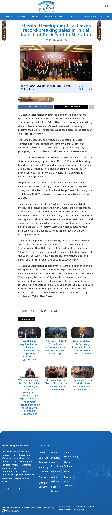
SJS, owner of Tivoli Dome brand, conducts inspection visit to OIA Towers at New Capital (56, 347)
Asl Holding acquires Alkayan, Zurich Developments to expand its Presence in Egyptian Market (29, 350)
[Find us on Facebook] (2, 489)
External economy (43, 485)
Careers (81, 506)
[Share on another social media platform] (91, 107)
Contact (92, 506)
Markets (55, 472)
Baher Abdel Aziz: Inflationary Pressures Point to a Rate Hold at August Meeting (82, 347)
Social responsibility (89, 17)
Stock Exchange (53, 17)
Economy (22, 17)
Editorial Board (64, 510)
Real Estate (30, 89)
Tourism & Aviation (68, 481)
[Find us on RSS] (19, 489)
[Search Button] (106, 6)
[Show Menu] (5, 6)
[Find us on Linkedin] (14, 489)
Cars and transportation (47, 460)
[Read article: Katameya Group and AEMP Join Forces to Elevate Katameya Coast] (82, 372)
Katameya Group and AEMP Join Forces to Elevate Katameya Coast (82, 385)
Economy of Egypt (43, 470)
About (60, 506)
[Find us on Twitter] (8, 489)
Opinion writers (55, 479)
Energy (42, 477)
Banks (35, 17)
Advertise (70, 506)
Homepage (79, 510)
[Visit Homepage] (46, 6)
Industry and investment (57, 462)
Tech (69, 17)
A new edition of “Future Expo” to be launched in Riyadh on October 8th (56, 385)
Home (9, 17)
